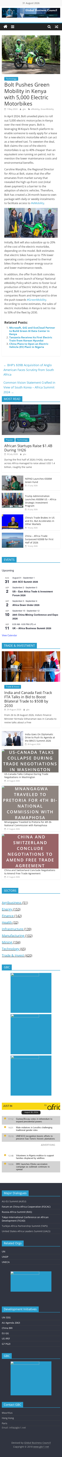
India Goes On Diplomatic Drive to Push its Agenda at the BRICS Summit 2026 (40, 737)
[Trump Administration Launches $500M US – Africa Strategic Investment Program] (12, 494)
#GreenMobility (36, 300)
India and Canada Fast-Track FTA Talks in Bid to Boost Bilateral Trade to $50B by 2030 (28, 699)
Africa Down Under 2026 (26, 605)
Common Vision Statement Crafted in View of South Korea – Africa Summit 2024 (29, 387)
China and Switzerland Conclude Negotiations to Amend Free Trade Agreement (29, 872)
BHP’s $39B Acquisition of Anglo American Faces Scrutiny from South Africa (28, 370)
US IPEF (6, 1338)
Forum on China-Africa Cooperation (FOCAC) (26, 1206)
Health (7, 922)
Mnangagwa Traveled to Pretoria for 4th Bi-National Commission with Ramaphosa (28, 823)
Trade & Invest (12, 686)
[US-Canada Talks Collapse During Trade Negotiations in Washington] (30, 751)
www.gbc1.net (41, 1446)
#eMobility (37, 203)
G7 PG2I (6, 1343)
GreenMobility (47, 109)
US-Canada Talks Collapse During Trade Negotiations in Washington (26, 775)
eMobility (35, 109)
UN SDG (6, 1317)
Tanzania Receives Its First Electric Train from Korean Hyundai (30, 339)
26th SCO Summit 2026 (25, 581)
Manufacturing (13, 935)
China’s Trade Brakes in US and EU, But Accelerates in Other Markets (40, 521)
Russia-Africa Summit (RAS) (17, 1211)
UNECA (6, 1262)
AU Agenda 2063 (11, 1322)
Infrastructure (12, 929)
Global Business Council (37, 1442)
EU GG (5, 1333)
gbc (24, 109)
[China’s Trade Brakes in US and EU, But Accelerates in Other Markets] (12, 516)
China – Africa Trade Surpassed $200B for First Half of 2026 (39, 539)
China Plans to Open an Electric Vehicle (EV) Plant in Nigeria (28, 345)
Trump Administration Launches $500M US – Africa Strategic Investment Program (40, 500)
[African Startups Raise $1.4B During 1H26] (31, 406)
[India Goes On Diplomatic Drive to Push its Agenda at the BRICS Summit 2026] (12, 732)
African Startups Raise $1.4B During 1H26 (28, 447)
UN (3, 1251)
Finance (8, 916)
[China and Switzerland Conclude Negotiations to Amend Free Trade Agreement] (30, 835)
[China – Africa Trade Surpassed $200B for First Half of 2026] (12, 534)
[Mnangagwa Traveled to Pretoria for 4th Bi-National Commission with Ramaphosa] (30, 787)
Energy (7, 909)
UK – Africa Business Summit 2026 (31, 628)
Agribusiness (11, 902)
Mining (7, 942)
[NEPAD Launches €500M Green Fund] (12, 477)
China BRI (7, 1328)
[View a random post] (56, 26)
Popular (9, 439)
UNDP (5, 1256)
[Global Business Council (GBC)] (5, 26)
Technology (11, 78)
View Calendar (9, 635)
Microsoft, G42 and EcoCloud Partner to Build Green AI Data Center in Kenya (32, 331)
